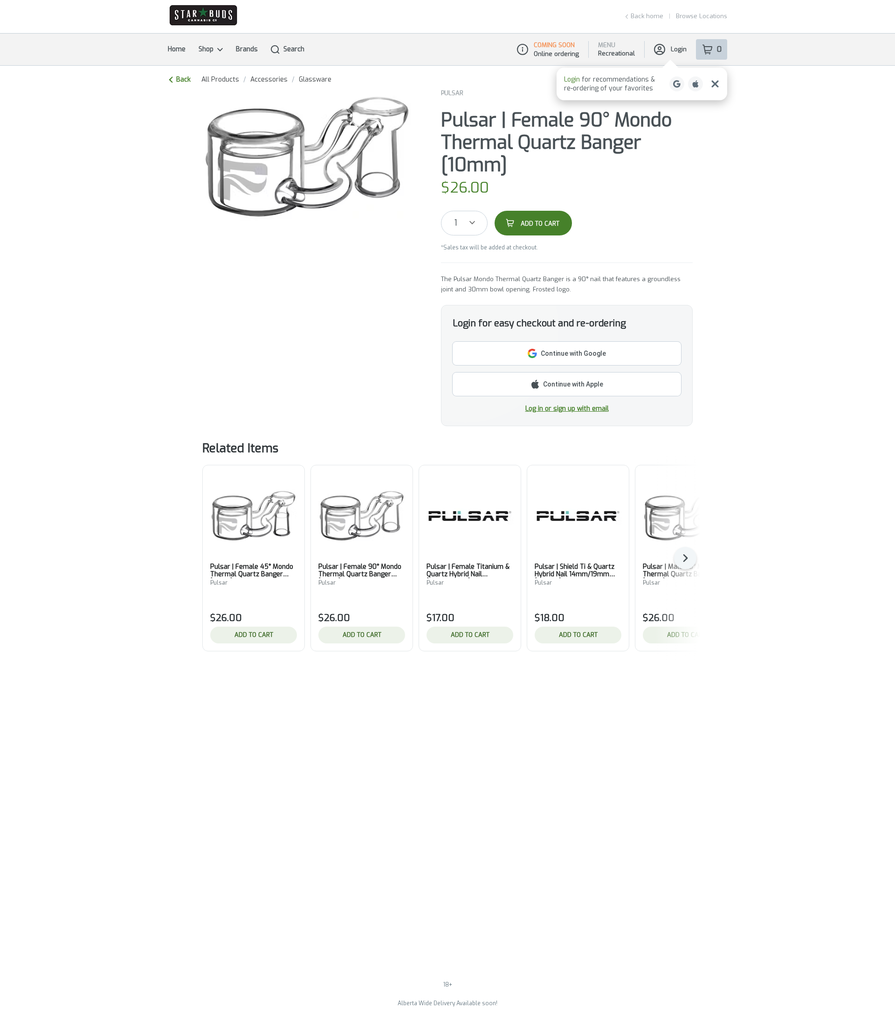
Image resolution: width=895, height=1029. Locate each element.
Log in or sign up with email (567, 408)
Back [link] (183, 79)
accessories (269, 79)
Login (679, 49)
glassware (315, 79)
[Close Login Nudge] (715, 84)
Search (293, 49)
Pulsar (452, 93)
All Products (220, 79)
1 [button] (455, 222)
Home (177, 49)
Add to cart (253, 635)
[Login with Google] (676, 83)
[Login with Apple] (695, 83)
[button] (642, 84)
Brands (247, 49)
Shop (206, 49)
